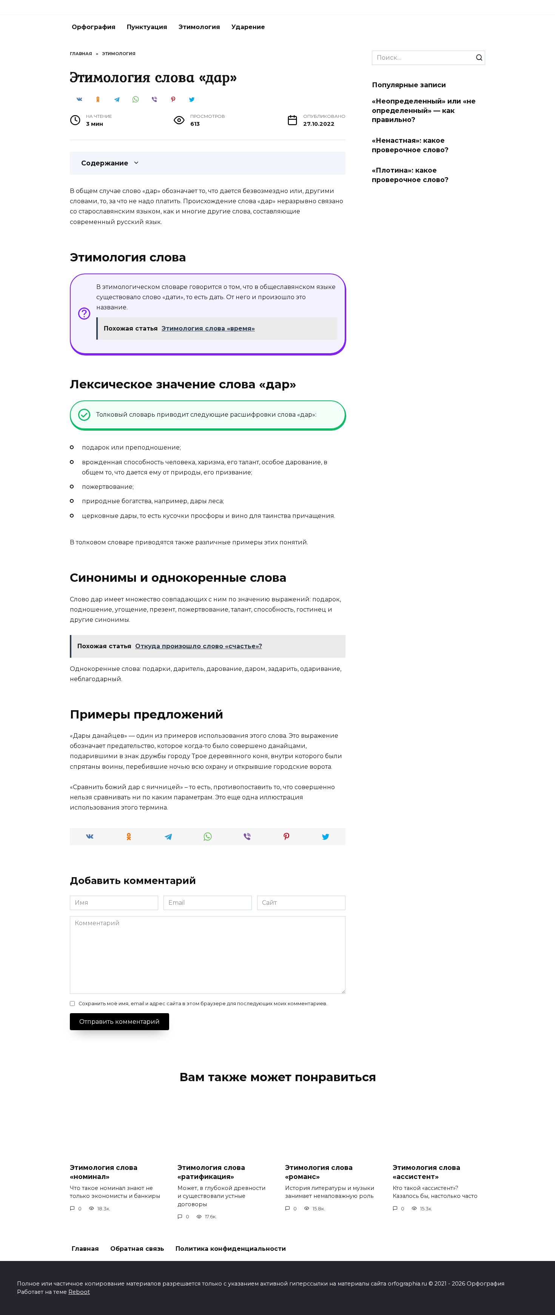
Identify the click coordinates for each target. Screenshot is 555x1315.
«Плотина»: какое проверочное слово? (410, 175)
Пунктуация (147, 27)
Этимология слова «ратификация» (211, 1172)
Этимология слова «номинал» (103, 1172)
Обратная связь (137, 1248)
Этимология (199, 27)
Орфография (94, 27)
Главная (85, 1248)
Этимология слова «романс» (319, 1172)
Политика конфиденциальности (231, 1248)
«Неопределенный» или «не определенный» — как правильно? (424, 110)
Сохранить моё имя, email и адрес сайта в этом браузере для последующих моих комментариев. (203, 1003)
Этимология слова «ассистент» (426, 1172)
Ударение (248, 27)
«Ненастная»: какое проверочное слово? (410, 145)
